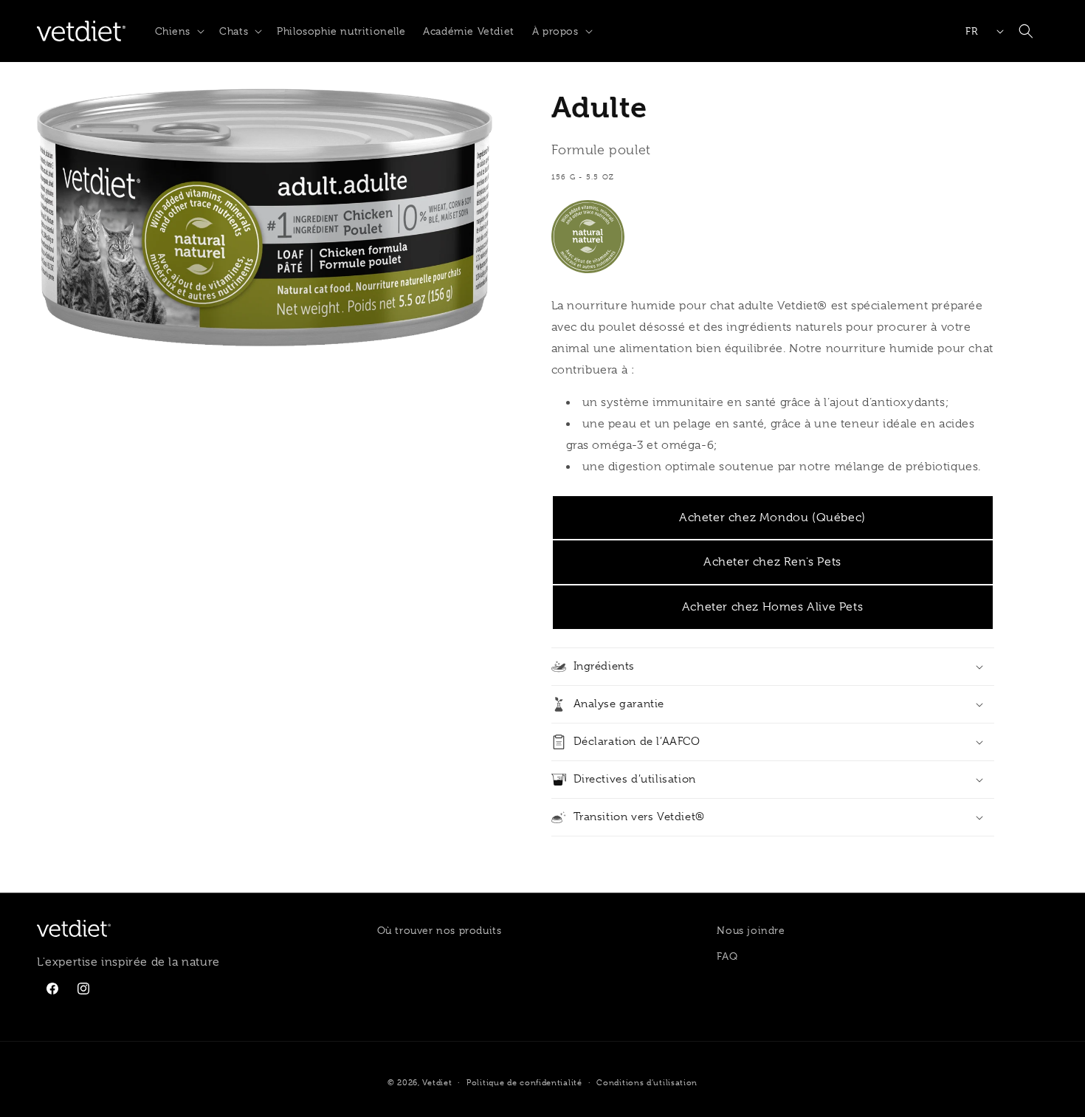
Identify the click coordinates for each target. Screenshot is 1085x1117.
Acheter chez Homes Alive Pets (772, 607)
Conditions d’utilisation (647, 1082)
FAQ (727, 956)
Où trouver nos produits (439, 930)
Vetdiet (437, 1082)
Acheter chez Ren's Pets (772, 561)
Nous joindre (751, 930)
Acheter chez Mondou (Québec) (772, 517)
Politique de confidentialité (524, 1082)
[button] (178, 31)
